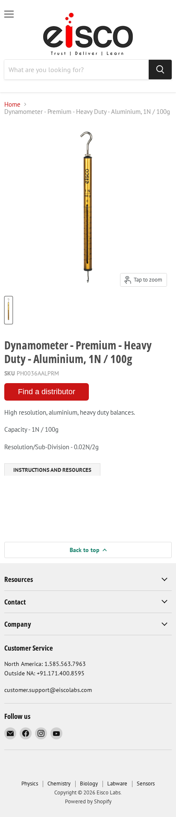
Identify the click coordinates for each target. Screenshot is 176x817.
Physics (29, 783)
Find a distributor (46, 391)
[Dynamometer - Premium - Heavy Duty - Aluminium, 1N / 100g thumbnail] (8, 310)
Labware (117, 783)
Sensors (146, 783)
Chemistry (58, 783)
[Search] (160, 69)
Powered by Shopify (88, 801)
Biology (89, 783)
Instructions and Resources (52, 470)
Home (12, 104)
